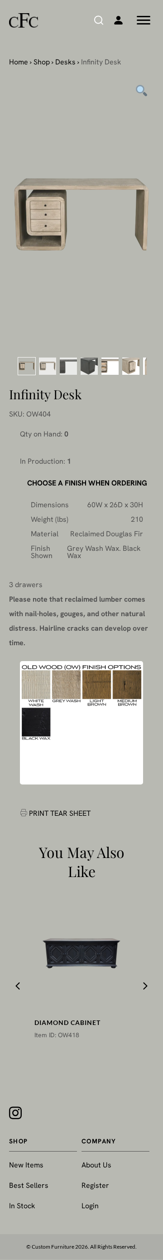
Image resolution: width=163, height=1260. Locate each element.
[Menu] (143, 20)
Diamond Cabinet (67, 1022)
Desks (65, 62)
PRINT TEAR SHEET (60, 813)
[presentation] (17, 986)
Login (90, 1206)
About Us (96, 1165)
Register (95, 1185)
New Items (26, 1165)
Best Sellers (28, 1185)
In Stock (22, 1206)
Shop (42, 62)
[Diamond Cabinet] (81, 953)
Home (18, 62)
